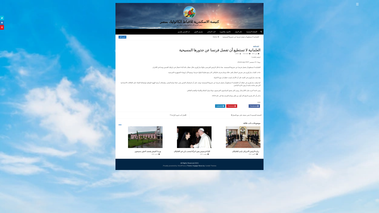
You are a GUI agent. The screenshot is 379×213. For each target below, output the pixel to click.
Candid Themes (210, 166)
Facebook (253, 106)
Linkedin (220, 106)
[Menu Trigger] (357, 4)
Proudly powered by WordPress (174, 166)
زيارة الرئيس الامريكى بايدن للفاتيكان (245, 151)
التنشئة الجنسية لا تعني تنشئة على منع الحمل (246, 115)
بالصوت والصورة (225, 32)
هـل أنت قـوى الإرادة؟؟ (177, 115)
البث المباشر (211, 32)
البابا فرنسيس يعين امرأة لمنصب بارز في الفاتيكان (192, 151)
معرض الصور (198, 32)
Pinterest (231, 106)
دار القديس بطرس (184, 32)
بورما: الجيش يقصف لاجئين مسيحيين (148, 151)
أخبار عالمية (256, 46)
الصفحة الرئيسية (251, 32)
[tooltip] (2, 18)
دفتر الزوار (238, 32)
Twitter (242, 106)
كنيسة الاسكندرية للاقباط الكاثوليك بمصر (189, 21)
